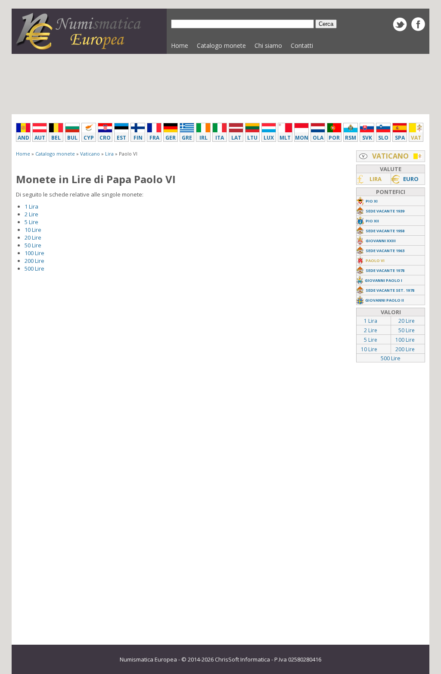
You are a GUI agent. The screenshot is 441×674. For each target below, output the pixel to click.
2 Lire (31, 214)
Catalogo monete (219, 47)
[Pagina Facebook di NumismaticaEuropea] (418, 29)
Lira (109, 153)
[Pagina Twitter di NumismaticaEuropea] (400, 29)
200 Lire (34, 261)
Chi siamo (268, 45)
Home (179, 45)
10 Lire (33, 230)
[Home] (80, 47)
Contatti (302, 45)
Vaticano (90, 153)
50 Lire (33, 245)
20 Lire (33, 237)
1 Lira (31, 206)
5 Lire (31, 222)
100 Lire (34, 253)
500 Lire (34, 268)
